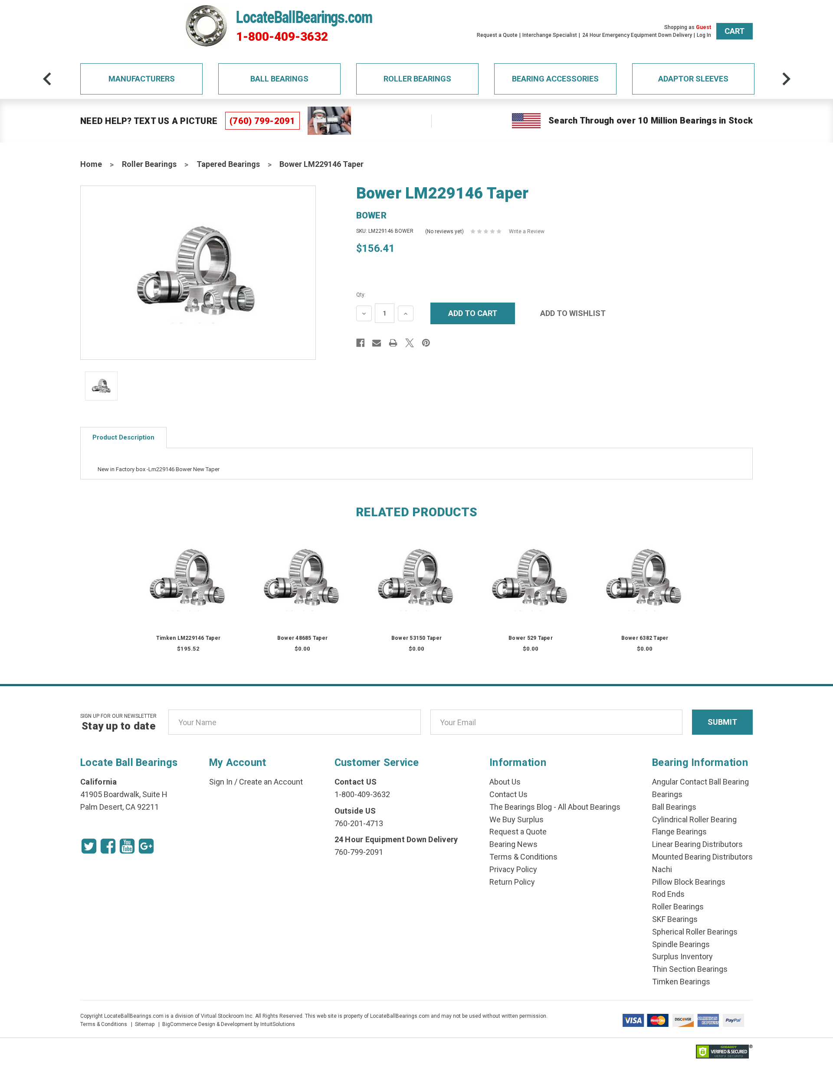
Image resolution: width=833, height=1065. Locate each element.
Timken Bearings (681, 981)
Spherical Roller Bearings (695, 931)
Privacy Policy (513, 869)
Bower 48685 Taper (302, 638)
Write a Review (526, 231)
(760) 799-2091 (262, 121)
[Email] (376, 343)
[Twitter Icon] (89, 846)
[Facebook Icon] (108, 846)
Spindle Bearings (681, 944)
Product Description (123, 437)
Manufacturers (141, 78)
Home (91, 164)
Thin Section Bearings (690, 969)
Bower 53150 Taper (416, 638)
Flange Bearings (679, 831)
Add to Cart (188, 587)
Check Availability (302, 587)
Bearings (667, 794)
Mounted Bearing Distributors (702, 856)
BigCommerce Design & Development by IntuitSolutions (228, 1024)
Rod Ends (668, 894)
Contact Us (508, 794)
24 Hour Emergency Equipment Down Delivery (637, 35)
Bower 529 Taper (530, 638)
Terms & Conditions (523, 856)
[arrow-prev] (47, 79)
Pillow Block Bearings (688, 881)
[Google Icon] (146, 846)
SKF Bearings (675, 919)
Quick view (188, 570)
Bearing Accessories (555, 78)
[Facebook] (360, 343)
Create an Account (271, 781)
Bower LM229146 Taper (321, 164)
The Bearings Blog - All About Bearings (554, 806)
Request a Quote (497, 35)
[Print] (393, 343)
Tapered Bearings (228, 164)
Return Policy (512, 881)
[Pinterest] (426, 343)
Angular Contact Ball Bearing (700, 781)
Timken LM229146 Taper (188, 638)
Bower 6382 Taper (645, 638)
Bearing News (513, 844)
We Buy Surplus (516, 819)
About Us (505, 781)
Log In (704, 35)
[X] (409, 343)
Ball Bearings (279, 78)
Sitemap (144, 1024)
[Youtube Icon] (127, 846)
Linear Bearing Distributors (697, 844)
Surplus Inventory (682, 956)
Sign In (221, 781)
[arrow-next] (786, 79)
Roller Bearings (417, 78)
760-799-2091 (359, 852)
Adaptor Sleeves (693, 78)
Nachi (662, 869)
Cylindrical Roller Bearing (694, 819)
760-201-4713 (359, 823)
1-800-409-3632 (282, 37)
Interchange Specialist (549, 35)
